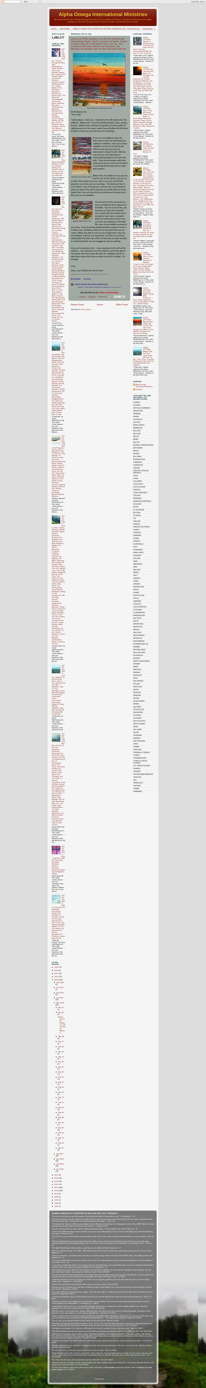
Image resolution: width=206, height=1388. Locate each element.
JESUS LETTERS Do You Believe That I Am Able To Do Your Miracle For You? (143, 148)
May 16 (61, 1087)
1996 (56, 1203)
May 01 (61, 1148)
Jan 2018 (59, 1169)
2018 (56, 980)
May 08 (61, 1118)
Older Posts (122, 304)
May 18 (61, 1082)
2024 (56, 970)
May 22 (61, 1062)
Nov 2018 (60, 982)
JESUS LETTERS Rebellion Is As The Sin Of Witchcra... (61, 1025)
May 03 (61, 1138)
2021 (56, 973)
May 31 (61, 1007)
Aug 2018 (60, 993)
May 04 (61, 1133)
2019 (56, 976)
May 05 (61, 1128)
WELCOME (64, 29)
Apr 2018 (59, 1154)
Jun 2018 (59, 998)
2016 (56, 1178)
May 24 (61, 1052)
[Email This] (115, 297)
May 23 (61, 1057)
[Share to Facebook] (122, 297)
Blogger (107, 1379)
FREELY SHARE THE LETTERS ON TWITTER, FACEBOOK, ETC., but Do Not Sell (106, 29)
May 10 (61, 1107)
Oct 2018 (59, 987)
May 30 (61, 1012)
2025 (56, 967)
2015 (56, 1181)
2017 (56, 1175)
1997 (56, 1200)
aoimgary (82, 297)
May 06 (61, 1123)
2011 (56, 1194)
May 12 (61, 1102)
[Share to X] (119, 297)
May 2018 (60, 1003)
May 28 (61, 1036)
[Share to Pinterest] (124, 297)
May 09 (61, 1112)
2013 (56, 1187)
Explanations (148, 29)
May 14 (61, 1092)
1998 (56, 1197)
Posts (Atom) (86, 309)
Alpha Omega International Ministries (103, 14)
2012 (56, 1191)
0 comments (102, 297)
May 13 (61, 1097)
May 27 (61, 1041)
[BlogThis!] (117, 297)
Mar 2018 (60, 1159)
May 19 (61, 1077)
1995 (56, 1206)
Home (54, 29)
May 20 (61, 1072)
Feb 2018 (60, 1164)
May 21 (61, 1067)
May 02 (61, 1143)
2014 (56, 1184)
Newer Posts (77, 304)
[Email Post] (110, 297)
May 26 (61, 1047)
